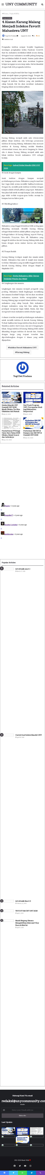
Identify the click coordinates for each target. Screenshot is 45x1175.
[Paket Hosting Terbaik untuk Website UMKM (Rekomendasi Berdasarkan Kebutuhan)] (36, 1148)
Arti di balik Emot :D (23, 901)
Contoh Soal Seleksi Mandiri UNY (28, 735)
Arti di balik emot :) (22, 569)
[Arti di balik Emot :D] (8, 904)
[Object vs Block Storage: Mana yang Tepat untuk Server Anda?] (8, 1148)
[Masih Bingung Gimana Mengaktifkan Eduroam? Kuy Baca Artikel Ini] (8, 1002)
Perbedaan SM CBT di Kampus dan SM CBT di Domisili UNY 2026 (32, 433)
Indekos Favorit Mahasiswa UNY (23, 347)
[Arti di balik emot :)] (8, 650)
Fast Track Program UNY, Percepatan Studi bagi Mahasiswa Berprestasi (32, 408)
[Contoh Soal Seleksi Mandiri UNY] (8, 816)
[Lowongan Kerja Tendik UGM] (36, 1139)
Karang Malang (22, 352)
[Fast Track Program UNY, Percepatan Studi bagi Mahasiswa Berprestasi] (33, 397)
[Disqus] (22, 472)
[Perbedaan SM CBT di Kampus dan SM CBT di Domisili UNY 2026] (33, 423)
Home (6, 14)
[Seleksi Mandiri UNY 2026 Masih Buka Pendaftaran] (8, 1139)
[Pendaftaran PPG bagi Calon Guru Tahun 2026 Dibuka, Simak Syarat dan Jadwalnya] (12, 423)
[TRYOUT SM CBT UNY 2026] (8, 914)
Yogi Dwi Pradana (10, 36)
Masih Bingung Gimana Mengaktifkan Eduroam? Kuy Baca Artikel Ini (27, 923)
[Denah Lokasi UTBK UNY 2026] (22, 1148)
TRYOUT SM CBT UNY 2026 (26, 911)
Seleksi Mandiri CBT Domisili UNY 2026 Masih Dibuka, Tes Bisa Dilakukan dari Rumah (11, 408)
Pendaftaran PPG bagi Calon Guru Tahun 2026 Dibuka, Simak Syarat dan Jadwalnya (11, 434)
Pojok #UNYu (14, 14)
